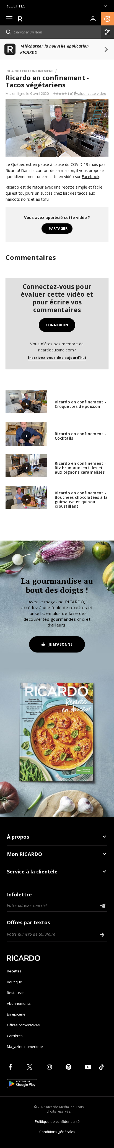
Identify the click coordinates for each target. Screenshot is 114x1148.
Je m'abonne (61, 644)
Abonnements (19, 1003)
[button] (107, 18)
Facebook (90, 176)
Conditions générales (57, 1131)
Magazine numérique (25, 1046)
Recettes (14, 971)
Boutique (14, 981)
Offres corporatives (23, 1024)
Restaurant (16, 992)
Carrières (15, 1035)
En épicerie (16, 1014)
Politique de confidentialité (57, 1121)
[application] (57, 128)
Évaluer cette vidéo (90, 93)
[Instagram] (50, 1067)
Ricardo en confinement (30, 71)
